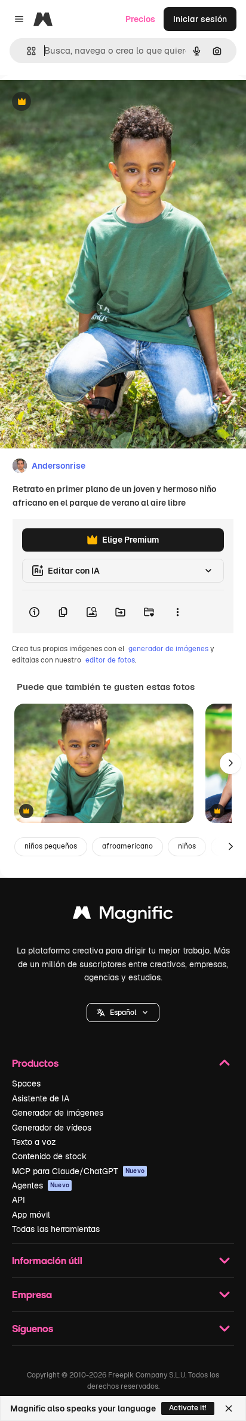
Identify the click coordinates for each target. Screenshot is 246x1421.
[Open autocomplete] (26, 51)
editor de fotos (110, 660)
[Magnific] (123, 915)
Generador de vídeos (51, 1127)
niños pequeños (50, 846)
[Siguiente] (230, 763)
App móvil (31, 1214)
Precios (140, 19)
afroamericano (127, 846)
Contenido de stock (49, 1156)
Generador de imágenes (57, 1112)
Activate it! (188, 1408)
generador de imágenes (168, 649)
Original (76, 102)
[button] (123, 1012)
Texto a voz (34, 1142)
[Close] (229, 1408)
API (18, 1199)
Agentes (40, 1185)
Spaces (26, 1083)
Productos (35, 1063)
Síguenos (32, 1328)
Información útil (47, 1260)
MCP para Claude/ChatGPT (78, 1171)
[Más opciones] (177, 612)
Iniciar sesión (200, 19)
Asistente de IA (40, 1098)
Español (123, 1012)
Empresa (32, 1294)
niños (187, 846)
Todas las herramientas (56, 1229)
